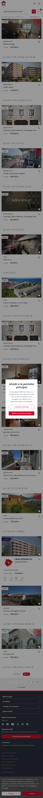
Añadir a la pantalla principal (21, 413)
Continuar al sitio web (21, 407)
